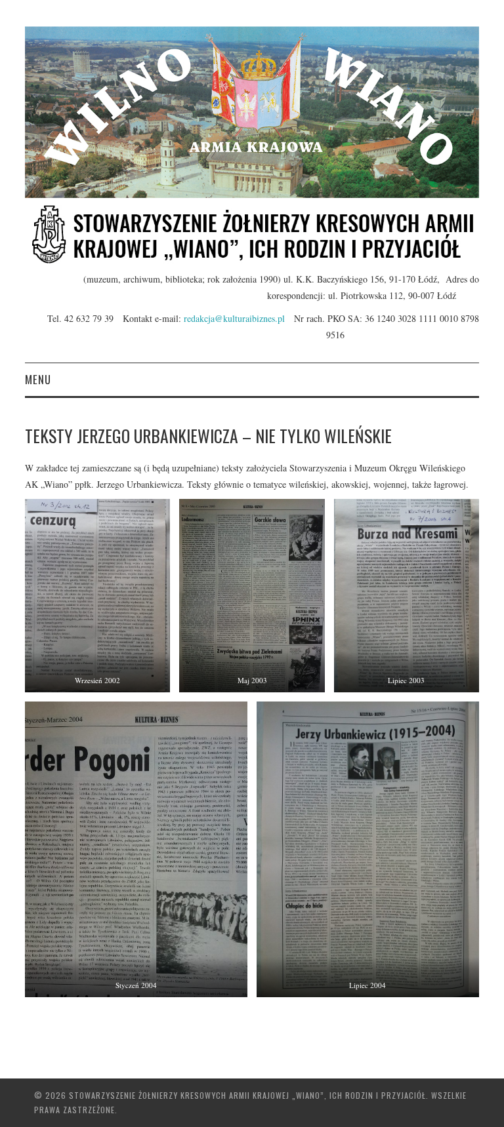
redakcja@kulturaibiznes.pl (239, 318)
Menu (38, 379)
